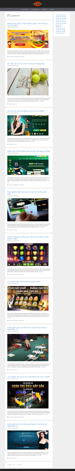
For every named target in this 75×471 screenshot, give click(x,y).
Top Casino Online (24, 9)
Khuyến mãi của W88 (12, 320)
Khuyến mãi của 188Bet (61, 18)
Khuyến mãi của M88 (60, 29)
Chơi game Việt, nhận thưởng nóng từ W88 (23, 282)
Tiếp (20, 464)
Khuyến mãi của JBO (60, 28)
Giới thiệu (52, 9)
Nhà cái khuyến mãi (20, 56)
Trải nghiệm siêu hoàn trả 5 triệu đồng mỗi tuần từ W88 (28, 377)
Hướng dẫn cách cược (13, 103)
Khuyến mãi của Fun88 (61, 23)
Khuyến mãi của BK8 (60, 20)
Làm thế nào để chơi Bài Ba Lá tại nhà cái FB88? (25, 111)
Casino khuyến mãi (35, 9)
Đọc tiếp (47, 53)
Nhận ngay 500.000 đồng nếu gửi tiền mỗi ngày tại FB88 (28, 151)
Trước (9, 464)
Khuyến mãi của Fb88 (12, 184)
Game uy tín (44, 9)
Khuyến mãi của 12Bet (13, 56)
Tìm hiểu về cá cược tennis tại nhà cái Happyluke (25, 64)
